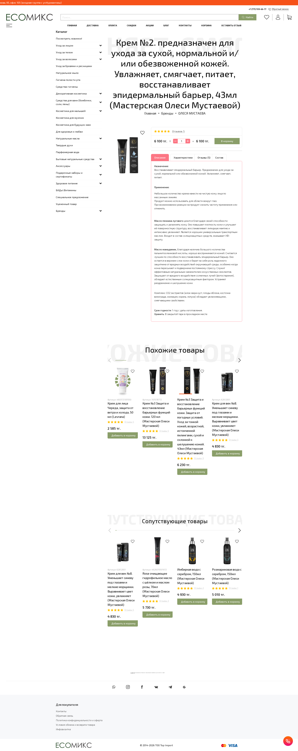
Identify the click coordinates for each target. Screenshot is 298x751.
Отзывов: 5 (178, 131)
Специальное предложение (72, 197)
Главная (72, 25)
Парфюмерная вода (67, 152)
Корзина (206, 25)
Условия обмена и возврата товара (75, 724)
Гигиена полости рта (68, 79)
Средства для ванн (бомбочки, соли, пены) (74, 102)
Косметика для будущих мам (73, 124)
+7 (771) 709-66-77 (257, 9)
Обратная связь (64, 715)
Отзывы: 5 (129, 422)
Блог (166, 25)
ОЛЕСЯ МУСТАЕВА (191, 113)
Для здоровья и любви (69, 131)
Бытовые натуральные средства (75, 159)
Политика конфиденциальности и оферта (79, 720)
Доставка (93, 25)
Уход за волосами (66, 59)
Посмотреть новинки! (69, 38)
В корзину (227, 141)
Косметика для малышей (71, 110)
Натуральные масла (67, 138)
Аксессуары (63, 165)
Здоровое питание (67, 183)
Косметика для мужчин (70, 117)
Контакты (185, 25)
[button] (110, 360)
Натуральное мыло (67, 72)
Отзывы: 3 (164, 601)
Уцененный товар (66, 203)
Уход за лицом (64, 45)
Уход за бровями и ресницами (74, 65)
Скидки (131, 25)
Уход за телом (64, 52)
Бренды (167, 113)
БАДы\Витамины (66, 190)
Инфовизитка (63, 729)
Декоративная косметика (71, 93)
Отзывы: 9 (199, 458)
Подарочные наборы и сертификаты (69, 174)
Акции (150, 25)
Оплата (112, 25)
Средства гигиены (67, 86)
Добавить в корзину (123, 435)
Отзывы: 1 (233, 588)
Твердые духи (64, 145)
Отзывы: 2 (199, 588)
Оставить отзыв (231, 25)
